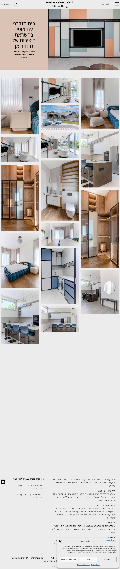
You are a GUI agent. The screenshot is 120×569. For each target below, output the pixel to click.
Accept (107, 559)
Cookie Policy (95, 565)
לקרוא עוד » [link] (37, 488)
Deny (88, 559)
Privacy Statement (83, 565)
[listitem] (24, 486)
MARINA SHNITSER (60, 2)
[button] (61, 541)
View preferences (68, 559)
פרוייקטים (25, 52)
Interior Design (60, 6)
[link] (117, 4)
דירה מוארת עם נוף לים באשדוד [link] (29, 485)
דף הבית (32, 52)
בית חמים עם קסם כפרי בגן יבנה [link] (29, 494)
